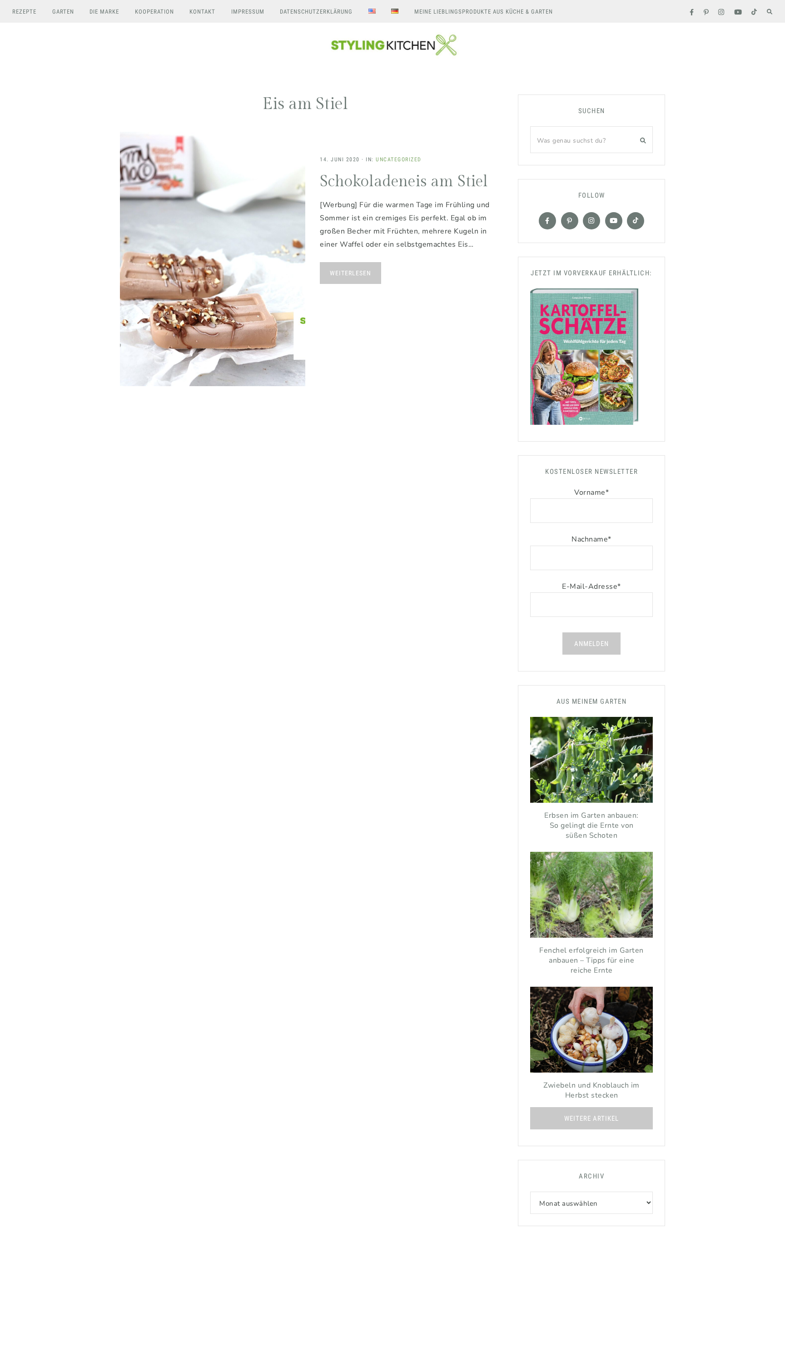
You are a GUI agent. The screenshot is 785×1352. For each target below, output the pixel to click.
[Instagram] (591, 221)
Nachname (591, 539)
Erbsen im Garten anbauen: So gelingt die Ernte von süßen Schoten (591, 825)
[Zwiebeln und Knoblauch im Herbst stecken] (591, 1032)
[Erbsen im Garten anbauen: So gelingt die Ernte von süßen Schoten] (591, 762)
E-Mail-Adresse (591, 587)
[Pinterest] (570, 221)
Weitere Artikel (591, 1118)
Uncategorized (399, 159)
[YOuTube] (614, 221)
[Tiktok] (636, 221)
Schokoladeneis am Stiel (404, 182)
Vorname (591, 492)
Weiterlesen (350, 273)
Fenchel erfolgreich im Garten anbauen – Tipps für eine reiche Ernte (591, 960)
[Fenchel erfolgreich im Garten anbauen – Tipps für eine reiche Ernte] (591, 897)
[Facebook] (547, 221)
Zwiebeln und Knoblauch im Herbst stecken (591, 1090)
